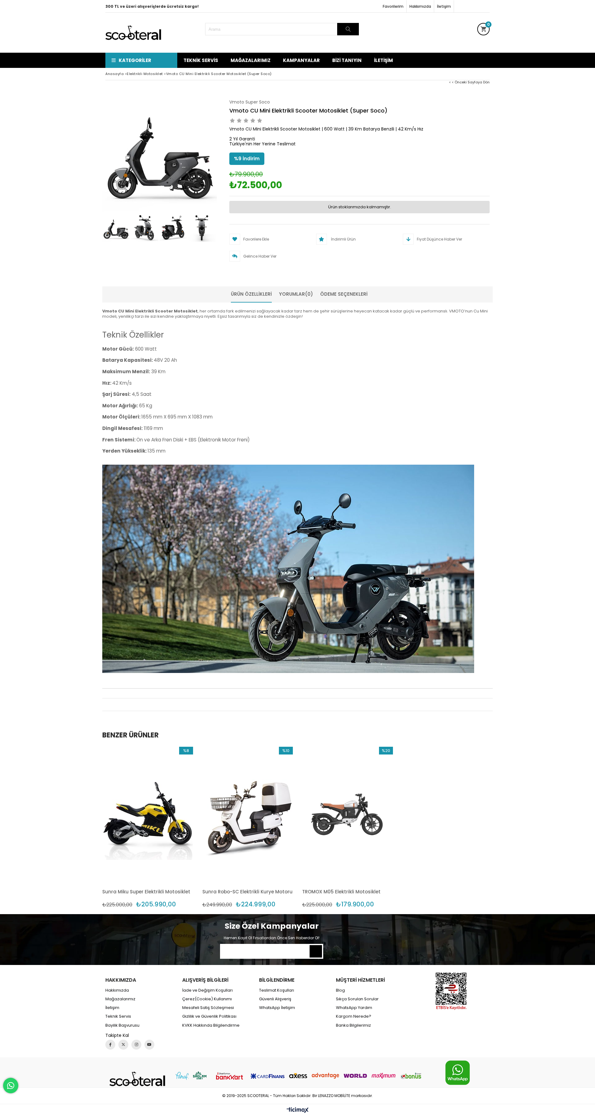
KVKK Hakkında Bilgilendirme (211, 1025)
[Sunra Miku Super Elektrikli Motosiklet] (147, 815)
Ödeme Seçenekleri (344, 294)
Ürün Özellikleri (251, 294)
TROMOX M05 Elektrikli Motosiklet (341, 891)
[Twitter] (123, 1045)
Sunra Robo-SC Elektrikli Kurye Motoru (247, 891)
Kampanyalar (301, 60)
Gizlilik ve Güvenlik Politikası (209, 1016)
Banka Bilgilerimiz (353, 1025)
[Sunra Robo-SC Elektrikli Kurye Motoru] (247, 815)
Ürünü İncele (169, 827)
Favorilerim (393, 6)
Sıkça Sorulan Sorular (357, 999)
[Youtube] (149, 1045)
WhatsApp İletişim (277, 1008)
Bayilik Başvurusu (122, 1025)
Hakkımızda (420, 6)
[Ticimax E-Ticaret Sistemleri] (298, 1110)
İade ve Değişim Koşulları (207, 990)
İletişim (444, 6)
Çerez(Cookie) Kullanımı (207, 999)
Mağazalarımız (251, 60)
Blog (340, 990)
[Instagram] (136, 1045)
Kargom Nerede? (353, 1016)
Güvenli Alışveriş (275, 999)
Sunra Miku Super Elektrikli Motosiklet (146, 891)
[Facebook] (110, 1045)
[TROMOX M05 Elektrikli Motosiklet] (347, 815)
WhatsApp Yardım (354, 1008)
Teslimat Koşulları (276, 990)
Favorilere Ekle (147, 827)
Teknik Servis (200, 60)
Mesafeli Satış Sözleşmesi (208, 1008)
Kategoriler (135, 60)
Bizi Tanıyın (347, 60)
